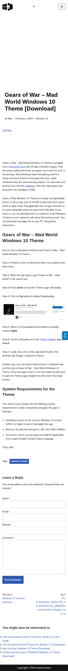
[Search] (34, 7)
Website (6, 524)
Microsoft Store (17, 166)
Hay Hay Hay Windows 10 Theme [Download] (26, 648)
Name (6, 498)
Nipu (10, 118)
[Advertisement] (34, 55)
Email (6, 511)
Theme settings (48, 339)
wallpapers (30, 185)
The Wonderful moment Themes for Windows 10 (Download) (33, 644)
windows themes (19, 461)
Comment (8, 537)
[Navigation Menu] (62, 6)
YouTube (6, 130)
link (13, 368)
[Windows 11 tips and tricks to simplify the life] (7, 6)
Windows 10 (42, 118)
